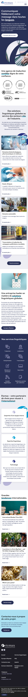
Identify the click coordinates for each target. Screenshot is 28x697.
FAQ (16, 658)
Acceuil (3, 655)
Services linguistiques (20, 655)
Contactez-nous (5, 662)
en (18, 2)
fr (22, 2)
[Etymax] (7, 3)
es (20, 2)
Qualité (17, 662)
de (26, 2)
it (24, 2)
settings (12, 692)
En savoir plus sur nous (10, 35)
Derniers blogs (7, 602)
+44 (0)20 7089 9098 (6, 674)
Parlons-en (6, 630)
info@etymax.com (6, 679)
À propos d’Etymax (9, 328)
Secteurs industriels (6, 666)
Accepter (4, 694)
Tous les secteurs (14, 263)
